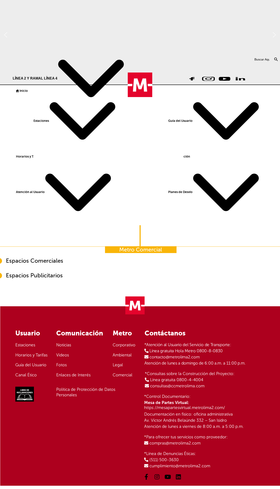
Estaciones (41, 121)
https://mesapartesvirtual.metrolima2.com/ (184, 407)
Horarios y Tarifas (28, 156)
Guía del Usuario (180, 121)
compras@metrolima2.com (175, 443)
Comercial (122, 374)
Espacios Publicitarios (34, 275)
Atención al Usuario (30, 192)
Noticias (63, 344)
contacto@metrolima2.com (174, 357)
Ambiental (122, 355)
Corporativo (124, 344)
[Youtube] (168, 477)
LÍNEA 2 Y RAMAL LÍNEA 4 (35, 78)
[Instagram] (157, 477)
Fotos (61, 364)
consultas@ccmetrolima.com (177, 385)
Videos (62, 355)
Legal (118, 364)
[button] (5, 34)
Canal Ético (26, 374)
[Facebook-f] (146, 477)
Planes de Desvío (180, 192)
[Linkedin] (178, 477)
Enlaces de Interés (73, 374)
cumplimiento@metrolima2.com (179, 465)
